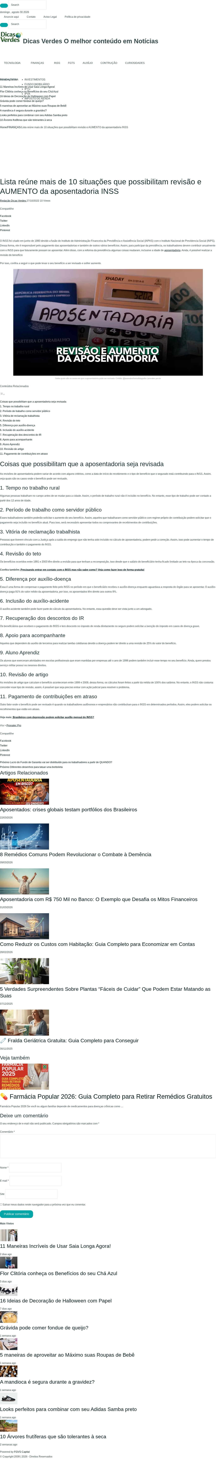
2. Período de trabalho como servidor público (25, 411)
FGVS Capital (22, 1451)
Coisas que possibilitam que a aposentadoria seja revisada (33, 401)
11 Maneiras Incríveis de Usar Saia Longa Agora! (55, 1246)
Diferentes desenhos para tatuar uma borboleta (31, 767)
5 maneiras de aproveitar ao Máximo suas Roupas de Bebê (33, 105)
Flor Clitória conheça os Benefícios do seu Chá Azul (58, 1273)
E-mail (4, 1180)
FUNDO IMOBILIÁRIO (37, 84)
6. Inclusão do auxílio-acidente (17, 430)
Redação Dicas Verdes (13, 200)
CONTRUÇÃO (109, 63)
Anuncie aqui (11, 16)
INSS (57, 63)
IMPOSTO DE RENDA (37, 98)
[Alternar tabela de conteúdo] (2, 394)
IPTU (27, 89)
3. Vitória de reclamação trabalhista (20, 416)
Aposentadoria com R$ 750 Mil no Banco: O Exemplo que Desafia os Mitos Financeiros (98, 899)
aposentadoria (172, 250)
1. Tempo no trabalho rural (14, 406)
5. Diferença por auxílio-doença (17, 425)
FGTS (71, 63)
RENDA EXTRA (9, 79)
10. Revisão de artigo (12, 449)
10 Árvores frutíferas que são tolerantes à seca (26, 120)
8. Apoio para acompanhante (16, 439)
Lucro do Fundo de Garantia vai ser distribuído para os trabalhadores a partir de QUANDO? (56, 762)
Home (3, 127)
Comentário (7, 1131)
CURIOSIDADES (135, 63)
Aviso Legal (50, 16)
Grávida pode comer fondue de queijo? (22, 101)
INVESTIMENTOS (35, 79)
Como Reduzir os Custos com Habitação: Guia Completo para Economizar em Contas (97, 944)
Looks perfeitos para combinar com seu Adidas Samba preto (33, 115)
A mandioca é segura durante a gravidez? (23, 110)
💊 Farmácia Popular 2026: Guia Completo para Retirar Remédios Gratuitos (106, 1096)
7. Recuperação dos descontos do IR (20, 434)
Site (2, 1194)
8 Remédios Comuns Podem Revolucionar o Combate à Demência (75, 854)
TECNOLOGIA (12, 63)
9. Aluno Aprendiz (10, 444)
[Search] (4, 6)
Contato (31, 16)
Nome (4, 1167)
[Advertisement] (108, 153)
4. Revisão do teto (10, 420)
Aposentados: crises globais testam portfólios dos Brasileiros (68, 809)
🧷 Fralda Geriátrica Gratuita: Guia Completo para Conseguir (69, 1040)
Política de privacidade (77, 16)
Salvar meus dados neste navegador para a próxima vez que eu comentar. (44, 1204)
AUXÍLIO (88, 63)
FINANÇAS (37, 63)
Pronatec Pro (13, 725)
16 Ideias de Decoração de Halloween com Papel (56, 1301)
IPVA (27, 93)
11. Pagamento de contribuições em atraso (24, 453)
